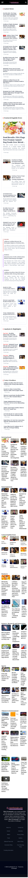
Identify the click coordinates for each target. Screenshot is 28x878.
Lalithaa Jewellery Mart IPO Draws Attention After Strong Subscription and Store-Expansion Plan (14, 104)
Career (8, 831)
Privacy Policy (20, 834)
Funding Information (8, 850)
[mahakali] (22, 347)
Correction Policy (9, 845)
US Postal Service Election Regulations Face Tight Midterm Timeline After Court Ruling (10, 49)
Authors (20, 838)
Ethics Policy (20, 841)
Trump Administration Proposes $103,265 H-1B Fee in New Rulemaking (9, 314)
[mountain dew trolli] (22, 369)
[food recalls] (22, 16)
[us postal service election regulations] (22, 49)
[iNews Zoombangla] (14, 2)
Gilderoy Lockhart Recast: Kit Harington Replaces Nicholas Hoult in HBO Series (13, 81)
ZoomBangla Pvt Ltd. (13, 866)
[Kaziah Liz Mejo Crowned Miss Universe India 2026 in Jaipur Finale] (21, 290)
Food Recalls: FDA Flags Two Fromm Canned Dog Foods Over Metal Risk (10, 14)
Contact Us (20, 827)
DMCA (8, 834)
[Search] (26, 2)
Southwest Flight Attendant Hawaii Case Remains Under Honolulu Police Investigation (10, 26)
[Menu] (2, 2)
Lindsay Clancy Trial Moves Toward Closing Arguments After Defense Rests (10, 37)
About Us (8, 827)
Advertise (20, 831)
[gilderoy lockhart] (22, 358)
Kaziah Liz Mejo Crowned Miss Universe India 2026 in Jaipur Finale (9, 289)
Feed (8, 838)
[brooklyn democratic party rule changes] (22, 60)
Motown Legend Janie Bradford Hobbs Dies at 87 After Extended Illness (9, 301)
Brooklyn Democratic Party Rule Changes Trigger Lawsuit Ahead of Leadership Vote (10, 60)
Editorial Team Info (8, 841)
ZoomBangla (14, 868)
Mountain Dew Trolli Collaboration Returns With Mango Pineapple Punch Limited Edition (13, 93)
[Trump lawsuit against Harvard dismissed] (21, 316)
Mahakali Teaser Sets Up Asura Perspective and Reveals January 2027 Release (13, 70)
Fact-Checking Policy (20, 845)
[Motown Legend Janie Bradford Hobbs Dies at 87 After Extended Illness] (21, 304)
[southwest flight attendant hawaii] (22, 26)
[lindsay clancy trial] (22, 38)
